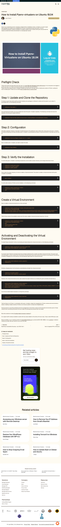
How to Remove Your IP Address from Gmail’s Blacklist (45, 420)
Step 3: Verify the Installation (8, 340)
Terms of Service (24, 486)
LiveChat (51, 319)
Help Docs (43, 482)
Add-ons (3, 495)
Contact (22, 482)
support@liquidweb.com (26, 319)
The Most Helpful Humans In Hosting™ (22, 313)
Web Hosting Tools (44, 486)
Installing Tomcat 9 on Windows (45, 434)
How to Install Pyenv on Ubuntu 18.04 (28, 89)
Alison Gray (35, 437)
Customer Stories (24, 489)
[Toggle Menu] (58, 4)
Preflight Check (5, 333)
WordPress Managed (6, 487)
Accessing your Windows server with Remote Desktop (15, 420)
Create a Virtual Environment (8, 342)
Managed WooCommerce (7, 491)
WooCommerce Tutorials (54, 18)
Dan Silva (5, 424)
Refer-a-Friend (5, 503)
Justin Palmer (8, 18)
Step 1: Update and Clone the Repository (10, 336)
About (22, 484)
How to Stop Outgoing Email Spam (13, 451)
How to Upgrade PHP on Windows (52, 325)
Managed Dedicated (6, 482)
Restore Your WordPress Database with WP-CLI (12, 435)
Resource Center (44, 484)
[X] (4, 23)
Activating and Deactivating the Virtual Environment (13, 344)
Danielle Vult (5, 454)
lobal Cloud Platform (26, 491)
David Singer (6, 439)
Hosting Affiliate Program (6, 502)
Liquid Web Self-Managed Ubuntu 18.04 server (35, 85)
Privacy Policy (24, 487)
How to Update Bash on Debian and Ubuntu (45, 451)
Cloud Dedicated (5, 484)
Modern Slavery (34, 524)
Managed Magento (5, 489)
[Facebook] (2, 23)
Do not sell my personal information (46, 524)
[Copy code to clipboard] (57, 106)
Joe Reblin (35, 424)
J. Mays (35, 454)
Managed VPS (4, 486)
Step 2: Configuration (6, 338)
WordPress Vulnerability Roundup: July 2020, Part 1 (12, 325)
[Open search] (55, 4)
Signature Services (5, 493)
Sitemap (42, 487)
